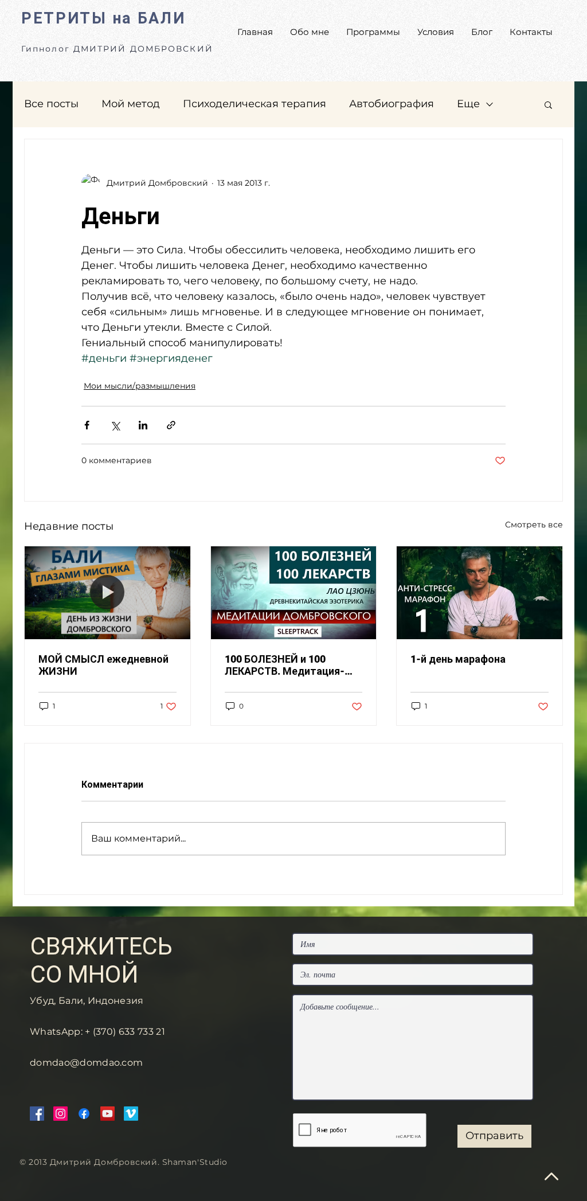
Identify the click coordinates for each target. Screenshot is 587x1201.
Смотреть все (534, 524)
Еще (468, 103)
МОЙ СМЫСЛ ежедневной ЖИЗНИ (103, 665)
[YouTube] (107, 1113)
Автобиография (391, 103)
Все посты (51, 103)
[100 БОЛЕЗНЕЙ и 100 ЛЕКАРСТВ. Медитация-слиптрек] (294, 592)
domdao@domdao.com (86, 1062)
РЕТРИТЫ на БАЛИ (103, 18)
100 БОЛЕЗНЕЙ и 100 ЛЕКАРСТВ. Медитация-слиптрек (285, 665)
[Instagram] (60, 1113)
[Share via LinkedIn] (143, 425)
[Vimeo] (131, 1113)
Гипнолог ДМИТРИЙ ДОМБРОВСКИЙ (117, 49)
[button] (548, 104)
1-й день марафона (458, 659)
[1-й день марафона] (479, 592)
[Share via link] (171, 425)
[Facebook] (37, 1113)
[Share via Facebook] (86, 425)
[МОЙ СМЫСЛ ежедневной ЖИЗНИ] (107, 592)
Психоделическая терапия (254, 103)
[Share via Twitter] (114, 425)
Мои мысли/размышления (139, 386)
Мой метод (130, 103)
